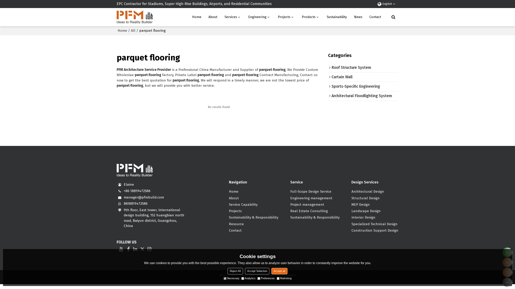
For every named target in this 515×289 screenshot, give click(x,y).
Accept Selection (257, 271)
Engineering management (311, 198)
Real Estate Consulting (309, 211)
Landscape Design (366, 211)
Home (196, 17)
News (358, 17)
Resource (236, 224)
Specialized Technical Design (374, 224)
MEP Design (360, 205)
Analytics (250, 278)
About (212, 17)
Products (308, 17)
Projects (284, 17)
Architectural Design (367, 191)
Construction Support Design (374, 230)
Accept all (279, 271)
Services (231, 17)
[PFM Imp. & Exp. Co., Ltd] (135, 17)
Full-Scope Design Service (310, 191)
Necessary (233, 278)
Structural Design (365, 198)
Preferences (268, 278)
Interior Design (363, 217)
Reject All (235, 271)
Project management (307, 205)
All (133, 30)
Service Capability (243, 205)
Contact (375, 17)
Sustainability (337, 17)
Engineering (257, 17)
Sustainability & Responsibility (253, 217)
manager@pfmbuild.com (144, 197)
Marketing (285, 278)
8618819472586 (135, 203)
